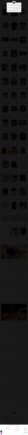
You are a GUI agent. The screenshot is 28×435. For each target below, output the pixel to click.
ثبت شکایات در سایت (16, 431)
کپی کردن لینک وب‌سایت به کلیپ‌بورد (14, 10)
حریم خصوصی (25, 432)
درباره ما (18, 430)
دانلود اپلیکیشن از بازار (16, 432)
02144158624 (9, 425)
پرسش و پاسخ (7, 431)
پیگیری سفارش (25, 431)
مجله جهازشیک (25, 430)
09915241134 (15, 425)
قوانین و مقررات (7, 430)
